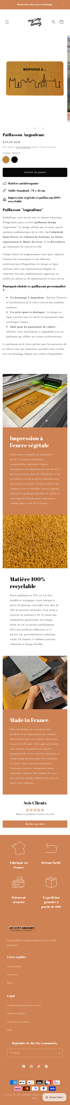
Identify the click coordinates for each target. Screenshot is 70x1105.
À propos (12, 974)
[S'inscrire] (59, 1053)
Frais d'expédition (23, 147)
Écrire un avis (35, 824)
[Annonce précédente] (7, 5)
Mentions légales (16, 1013)
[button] (7, 22)
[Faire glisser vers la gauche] (27, 128)
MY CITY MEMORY (22, 1095)
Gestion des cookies (18, 1022)
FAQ (9, 1030)
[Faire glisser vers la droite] (43, 128)
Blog (9, 983)
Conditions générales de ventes (24, 1005)
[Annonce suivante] (63, 5)
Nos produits (14, 966)
